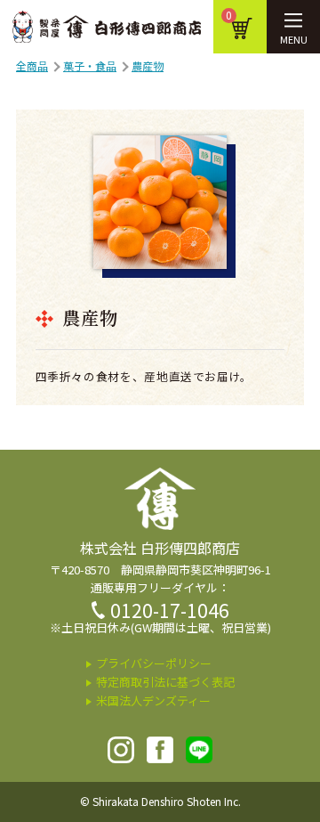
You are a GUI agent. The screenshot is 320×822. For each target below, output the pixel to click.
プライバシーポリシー (154, 663)
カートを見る (229, 15)
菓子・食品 (89, 65)
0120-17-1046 (169, 610)
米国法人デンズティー (153, 700)
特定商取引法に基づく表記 (165, 681)
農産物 (148, 65)
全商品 (32, 65)
